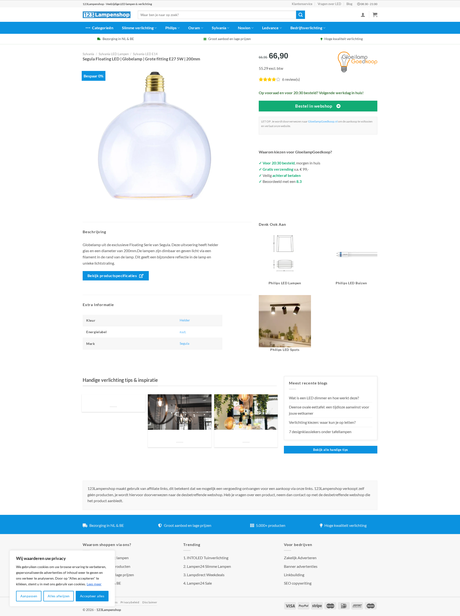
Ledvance (270, 27)
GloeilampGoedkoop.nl (323, 121)
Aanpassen (28, 596)
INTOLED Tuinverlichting (207, 557)
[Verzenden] (300, 15)
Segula (184, 343)
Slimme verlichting (138, 27)
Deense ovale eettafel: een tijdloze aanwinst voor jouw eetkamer (329, 410)
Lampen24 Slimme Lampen (209, 566)
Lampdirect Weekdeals (205, 574)
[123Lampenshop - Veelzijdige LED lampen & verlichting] (107, 14)
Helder (185, 320)
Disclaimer (149, 602)
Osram (194, 27)
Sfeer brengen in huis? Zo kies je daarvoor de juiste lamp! (179, 436)
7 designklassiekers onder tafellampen (320, 431)
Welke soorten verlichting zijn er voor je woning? (246, 436)
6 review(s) (291, 79)
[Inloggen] (363, 14)
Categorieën (102, 27)
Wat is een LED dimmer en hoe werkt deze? (324, 397)
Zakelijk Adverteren (300, 557)
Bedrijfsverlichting (306, 27)
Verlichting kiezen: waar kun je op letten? (322, 422)
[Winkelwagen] (375, 14)
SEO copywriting (297, 583)
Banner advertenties (300, 566)
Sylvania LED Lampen (114, 54)
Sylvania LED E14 (145, 54)
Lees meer (94, 584)
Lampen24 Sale (199, 583)
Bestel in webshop (313, 106)
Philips (171, 27)
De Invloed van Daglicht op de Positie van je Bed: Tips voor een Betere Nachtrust (113, 401)
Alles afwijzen (59, 596)
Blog (349, 4)
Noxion (244, 27)
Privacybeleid (130, 602)
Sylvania (219, 27)
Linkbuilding (294, 574)
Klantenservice (302, 4)
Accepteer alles (92, 596)
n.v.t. (183, 332)
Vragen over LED (329, 4)
